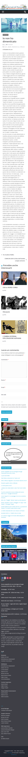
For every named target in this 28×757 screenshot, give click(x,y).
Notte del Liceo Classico (7, 600)
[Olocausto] (14, 297)
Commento (5, 359)
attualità (9, 47)
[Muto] (22, 562)
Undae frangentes (6, 541)
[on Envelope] (5, 578)
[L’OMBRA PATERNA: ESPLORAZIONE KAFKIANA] (14, 321)
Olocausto (6, 312)
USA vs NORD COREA (10, 287)
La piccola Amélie (5, 475)
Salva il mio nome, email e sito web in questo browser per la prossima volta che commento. (14, 406)
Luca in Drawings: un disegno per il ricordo (12, 609)
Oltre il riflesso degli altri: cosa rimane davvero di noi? (14, 480)
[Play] (3, 562)
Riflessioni (5, 34)
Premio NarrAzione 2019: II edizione (10, 614)
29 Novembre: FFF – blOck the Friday (10, 592)
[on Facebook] (2, 578)
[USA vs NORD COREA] (14, 272)
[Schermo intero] (25, 562)
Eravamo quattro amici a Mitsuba (9, 483)
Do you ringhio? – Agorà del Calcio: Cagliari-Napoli (14, 604)
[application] (14, 556)
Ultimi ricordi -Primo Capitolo (8, 597)
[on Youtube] (10, 578)
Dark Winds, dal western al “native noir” (10, 478)
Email (3, 387)
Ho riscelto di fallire (8, 255)
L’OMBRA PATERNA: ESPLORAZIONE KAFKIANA (12, 337)
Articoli (5, 47)
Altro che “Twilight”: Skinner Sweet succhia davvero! (13, 500)
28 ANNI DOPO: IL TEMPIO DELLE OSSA (11, 513)
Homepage (4, 589)
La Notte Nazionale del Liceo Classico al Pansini (12, 510)
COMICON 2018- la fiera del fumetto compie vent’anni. (15, 260)
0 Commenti (10, 44)
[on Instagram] (7, 578)
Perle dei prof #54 (6, 462)
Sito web (3, 394)
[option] (14, 431)
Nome (3, 380)
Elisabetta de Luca (16, 47)
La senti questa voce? (6, 485)
